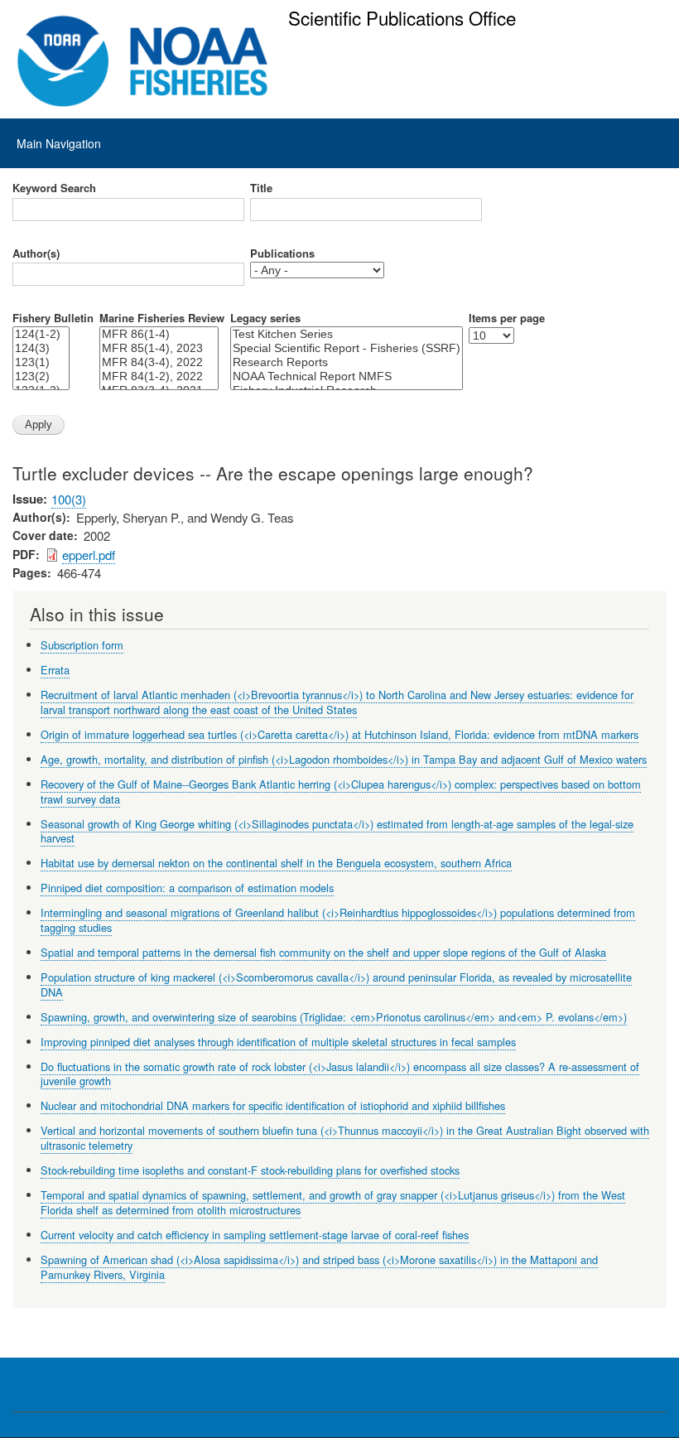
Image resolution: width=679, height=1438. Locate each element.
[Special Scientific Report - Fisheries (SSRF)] (346, 348)
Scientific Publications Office (402, 17)
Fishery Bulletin (53, 318)
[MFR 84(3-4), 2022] (159, 362)
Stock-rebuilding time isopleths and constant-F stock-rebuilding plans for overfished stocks (250, 1170)
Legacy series (265, 318)
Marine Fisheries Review (161, 318)
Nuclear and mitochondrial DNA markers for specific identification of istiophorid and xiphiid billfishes (273, 1105)
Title (261, 188)
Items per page (507, 318)
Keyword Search (54, 188)
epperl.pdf (88, 554)
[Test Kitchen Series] (346, 334)
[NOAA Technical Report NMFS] (346, 376)
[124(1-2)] (41, 334)
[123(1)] (41, 362)
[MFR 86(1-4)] (159, 334)
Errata (55, 670)
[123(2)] (41, 376)
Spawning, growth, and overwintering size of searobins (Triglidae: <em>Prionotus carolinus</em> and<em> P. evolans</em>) (334, 1017)
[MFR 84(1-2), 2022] (159, 376)
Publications (282, 253)
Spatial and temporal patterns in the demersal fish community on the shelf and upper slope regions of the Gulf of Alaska (323, 952)
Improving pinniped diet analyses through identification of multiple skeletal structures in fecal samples (278, 1042)
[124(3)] (41, 348)
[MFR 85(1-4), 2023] (159, 348)
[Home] (142, 61)
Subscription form (82, 645)
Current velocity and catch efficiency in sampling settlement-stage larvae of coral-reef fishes (255, 1235)
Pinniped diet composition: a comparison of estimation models (187, 887)
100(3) (68, 499)
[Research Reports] (346, 362)
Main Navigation (59, 143)
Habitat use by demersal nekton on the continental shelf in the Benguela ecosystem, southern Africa (276, 863)
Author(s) (36, 253)
